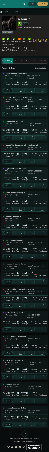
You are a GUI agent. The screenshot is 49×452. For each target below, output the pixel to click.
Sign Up (43, 4)
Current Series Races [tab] (22, 61)
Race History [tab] (7, 61)
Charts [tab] (35, 61)
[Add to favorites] (30, 19)
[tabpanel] (24, 247)
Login (32, 4)
